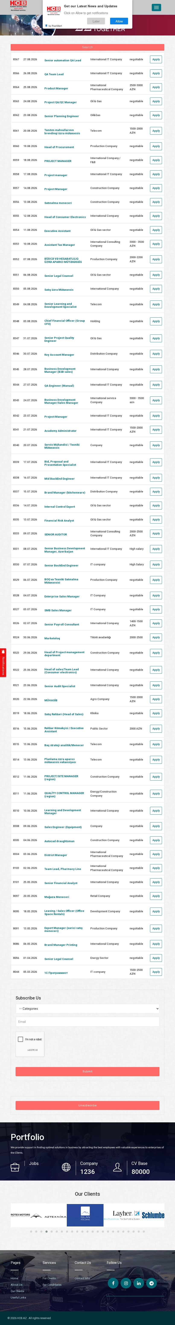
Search (87, 47)
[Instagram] (126, 1283)
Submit (88, 1071)
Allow (119, 21)
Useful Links (18, 1297)
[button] (31, 1231)
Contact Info (82, 1278)
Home (14, 1278)
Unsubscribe (88, 1105)
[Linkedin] (138, 1283)
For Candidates (52, 1284)
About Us (16, 1284)
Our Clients (17, 1291)
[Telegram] (151, 1283)
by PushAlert (55, 25)
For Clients (49, 1278)
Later (96, 21)
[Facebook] (113, 1283)
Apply (156, 59)
